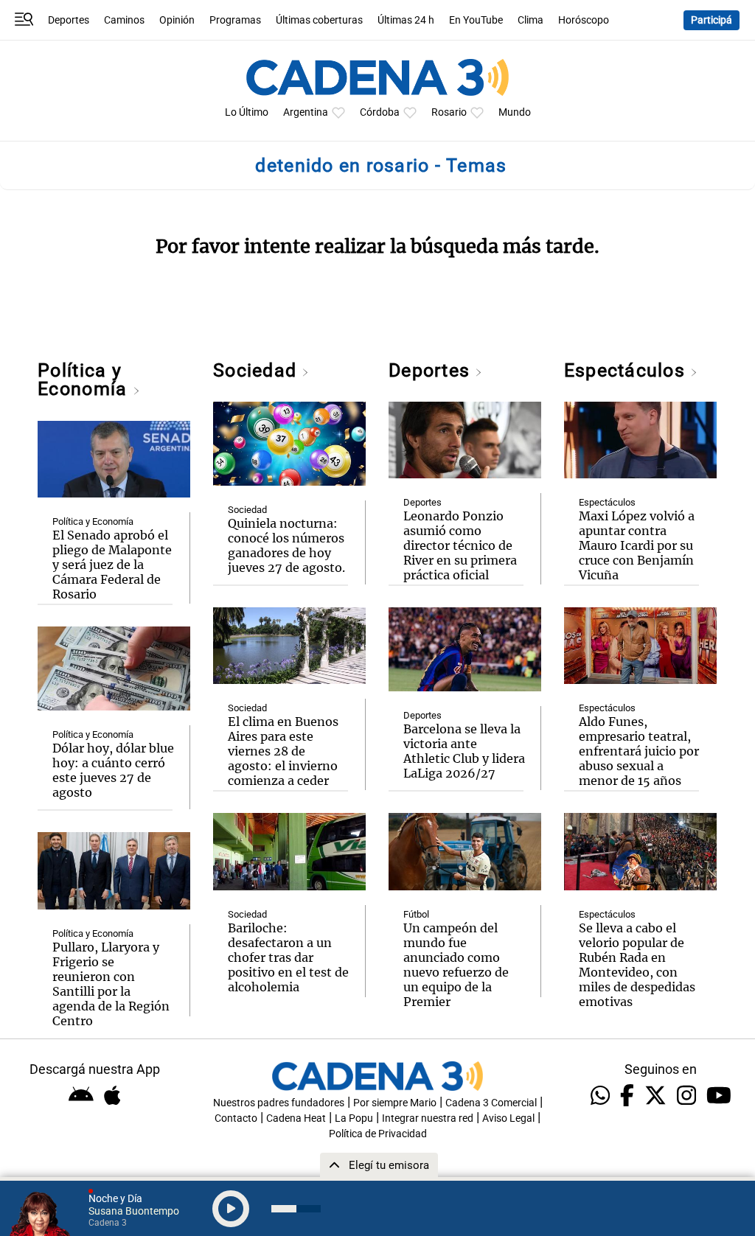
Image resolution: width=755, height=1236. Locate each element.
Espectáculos (627, 370)
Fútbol (416, 914)
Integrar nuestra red (427, 1118)
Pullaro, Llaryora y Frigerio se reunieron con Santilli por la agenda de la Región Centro (111, 984)
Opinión (177, 20)
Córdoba (380, 112)
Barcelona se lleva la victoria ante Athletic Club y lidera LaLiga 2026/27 (464, 751)
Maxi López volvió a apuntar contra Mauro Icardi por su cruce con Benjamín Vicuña (637, 545)
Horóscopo (583, 20)
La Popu (354, 1118)
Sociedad (257, 370)
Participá (711, 20)
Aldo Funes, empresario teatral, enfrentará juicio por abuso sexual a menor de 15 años (639, 751)
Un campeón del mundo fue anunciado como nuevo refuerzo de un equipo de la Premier (456, 965)
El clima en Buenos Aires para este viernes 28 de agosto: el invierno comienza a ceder (283, 751)
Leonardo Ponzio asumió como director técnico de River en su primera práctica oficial (460, 545)
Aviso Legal (508, 1118)
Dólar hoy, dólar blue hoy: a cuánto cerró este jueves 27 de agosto (113, 770)
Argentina (305, 112)
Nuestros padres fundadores (278, 1103)
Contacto (236, 1118)
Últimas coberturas (319, 20)
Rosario (449, 112)
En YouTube (476, 20)
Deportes (68, 20)
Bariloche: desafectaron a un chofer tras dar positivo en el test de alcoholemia (288, 957)
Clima (530, 20)
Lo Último (246, 112)
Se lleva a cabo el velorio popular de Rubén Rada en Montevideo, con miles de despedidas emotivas (637, 965)
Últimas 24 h (406, 20)
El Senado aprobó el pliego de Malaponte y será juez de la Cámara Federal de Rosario (112, 564)
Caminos (124, 20)
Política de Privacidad (378, 1134)
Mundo (514, 112)
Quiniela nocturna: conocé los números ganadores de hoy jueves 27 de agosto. (286, 545)
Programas (235, 20)
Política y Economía (85, 379)
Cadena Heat (296, 1118)
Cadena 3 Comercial (491, 1103)
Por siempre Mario (394, 1103)
